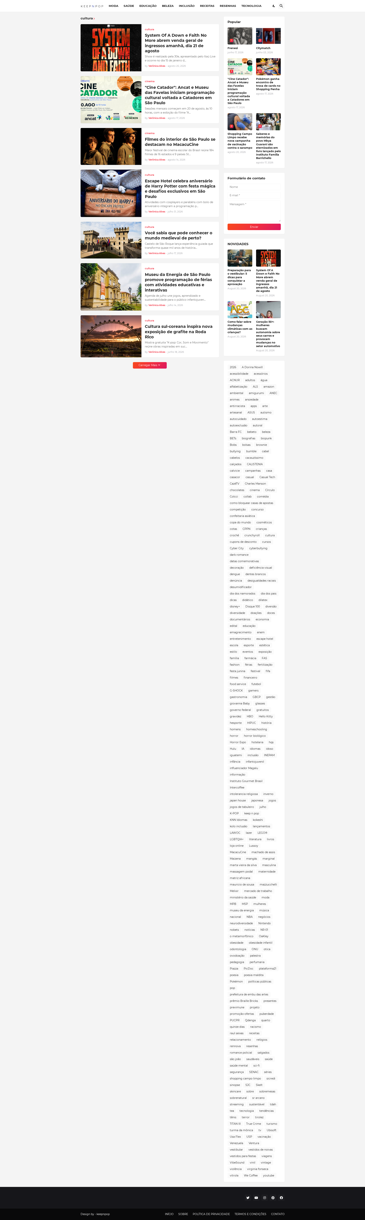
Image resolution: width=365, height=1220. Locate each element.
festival (255, 671)
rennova (235, 1046)
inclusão (253, 755)
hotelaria (257, 742)
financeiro (250, 677)
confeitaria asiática (242, 516)
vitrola (234, 1175)
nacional (235, 917)
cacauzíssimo (254, 457)
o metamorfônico (241, 936)
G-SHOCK (236, 690)
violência (236, 1169)
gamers (253, 690)
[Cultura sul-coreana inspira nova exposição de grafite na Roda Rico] (111, 336)
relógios (261, 1039)
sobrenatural (238, 1098)
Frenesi (233, 48)
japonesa (257, 800)
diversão (271, 606)
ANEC (273, 393)
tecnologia (247, 1111)
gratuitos (262, 710)
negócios (264, 917)
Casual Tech (267, 477)
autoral (257, 425)
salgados (263, 1052)
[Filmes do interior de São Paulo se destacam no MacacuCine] (111, 146)
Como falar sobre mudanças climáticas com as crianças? (240, 327)
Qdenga (250, 1020)
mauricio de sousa (242, 884)
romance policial (241, 1052)
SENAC (254, 1072)
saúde (269, 1059)
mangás (251, 858)
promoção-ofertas (242, 1014)
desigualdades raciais (262, 580)
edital (233, 626)
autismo (265, 412)
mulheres (259, 904)
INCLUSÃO (187, 6)
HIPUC (251, 723)
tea (232, 1111)
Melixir (234, 891)
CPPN (246, 529)
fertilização (265, 664)
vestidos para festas (243, 1156)
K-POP (234, 813)
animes (235, 399)
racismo (255, 1026)
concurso (257, 509)
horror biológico (255, 736)
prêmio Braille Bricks (244, 1001)
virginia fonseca (257, 1169)
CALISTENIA (255, 464)
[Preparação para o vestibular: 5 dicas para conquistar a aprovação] (240, 258)
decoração (237, 567)
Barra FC (236, 432)
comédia (263, 496)
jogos (272, 800)
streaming (237, 1104)
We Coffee (251, 1175)
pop (232, 988)
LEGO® (262, 833)
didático (247, 600)
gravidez (235, 716)
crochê (234, 535)
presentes (269, 1001)
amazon (268, 386)
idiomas (255, 748)
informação (237, 774)
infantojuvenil (255, 761)
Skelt (259, 1085)
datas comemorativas (244, 561)
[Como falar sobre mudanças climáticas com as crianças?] (240, 309)
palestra (255, 955)
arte (265, 406)
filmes (234, 677)
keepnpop (103, 1214)
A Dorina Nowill (252, 367)
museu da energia (242, 910)
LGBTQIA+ (237, 839)
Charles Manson (255, 483)
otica (267, 949)
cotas (233, 529)
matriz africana (240, 878)
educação (249, 626)
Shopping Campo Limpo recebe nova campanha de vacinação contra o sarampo (240, 140)
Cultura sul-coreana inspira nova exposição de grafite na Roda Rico (179, 331)
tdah (273, 1104)
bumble (251, 451)
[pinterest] (273, 1198)
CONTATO (278, 1214)
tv (260, 1130)
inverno (268, 794)
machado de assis (263, 852)
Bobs (233, 445)
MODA (113, 6)
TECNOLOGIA (251, 6)
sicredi (271, 1078)
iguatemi (236, 755)
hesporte (236, 723)
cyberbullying (258, 548)
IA (243, 748)
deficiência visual (260, 567)
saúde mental (239, 1065)
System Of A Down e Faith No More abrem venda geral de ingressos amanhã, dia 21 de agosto (176, 43)
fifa (268, 671)
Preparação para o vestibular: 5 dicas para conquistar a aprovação (239, 277)
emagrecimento (241, 632)
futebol (256, 684)
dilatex (263, 600)
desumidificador (241, 587)
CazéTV (234, 483)
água (264, 380)
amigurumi (256, 393)
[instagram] (264, 1198)
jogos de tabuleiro (242, 807)
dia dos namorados (242, 593)
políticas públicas (259, 981)
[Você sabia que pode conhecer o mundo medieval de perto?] (111, 240)
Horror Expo (238, 742)
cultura (270, 535)
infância (235, 761)
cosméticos (264, 522)
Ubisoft (271, 1130)
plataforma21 (267, 968)
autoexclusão (238, 425)
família (234, 658)
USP (249, 1136)
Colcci (234, 496)
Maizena (235, 858)
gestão (270, 697)
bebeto (251, 432)
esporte (249, 645)
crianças (261, 529)
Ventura (254, 1143)
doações (256, 613)
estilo (233, 651)
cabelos (235, 457)
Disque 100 (252, 606)
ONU (255, 949)
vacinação (264, 1136)
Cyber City (237, 548)
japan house (238, 800)
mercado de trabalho (258, 891)
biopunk (266, 438)
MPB (233, 904)
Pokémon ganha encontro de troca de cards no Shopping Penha (268, 84)
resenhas (252, 1046)
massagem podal (241, 871)
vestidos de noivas (260, 1149)
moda (265, 897)
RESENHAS (228, 6)
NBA (250, 917)
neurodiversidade (241, 923)
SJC (247, 1085)
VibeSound (237, 1162)
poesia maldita (253, 975)
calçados (235, 464)
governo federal (240, 710)
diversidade (237, 613)
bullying (235, 451)
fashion (235, 664)
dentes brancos (255, 574)
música (264, 910)
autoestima (259, 419)
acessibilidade (239, 373)
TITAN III (235, 1123)
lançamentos (261, 826)
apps (254, 406)
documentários (240, 619)
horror (234, 736)
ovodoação (237, 955)
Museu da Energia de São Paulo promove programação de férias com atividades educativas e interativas (178, 282)
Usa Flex (235, 1136)
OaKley (263, 936)
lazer (249, 833)
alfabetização (238, 386)
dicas (233, 600)
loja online (237, 845)
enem (261, 632)
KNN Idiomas (238, 820)
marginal (269, 858)
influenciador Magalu (244, 768)
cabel (265, 451)
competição (238, 509)
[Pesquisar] (281, 6)
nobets (234, 929)
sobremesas (267, 1091)
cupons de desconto (243, 542)
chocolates (237, 490)
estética (264, 645)
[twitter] (248, 1198)
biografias (248, 438)
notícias (249, 929)
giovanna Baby (240, 703)
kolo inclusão (238, 826)
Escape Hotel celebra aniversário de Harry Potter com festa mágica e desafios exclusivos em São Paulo (180, 189)
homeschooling (256, 729)
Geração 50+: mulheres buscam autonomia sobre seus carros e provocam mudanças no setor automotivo (268, 334)
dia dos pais (268, 593)
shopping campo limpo (245, 1078)
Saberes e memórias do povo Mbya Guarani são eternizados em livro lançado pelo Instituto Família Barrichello (268, 146)
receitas (254, 1033)
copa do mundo (240, 522)
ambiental (236, 393)
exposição (265, 651)
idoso (269, 748)
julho (262, 807)
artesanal (236, 412)
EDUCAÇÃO (148, 6)
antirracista (237, 406)
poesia (234, 975)
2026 (233, 367)
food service (238, 684)
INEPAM (269, 755)
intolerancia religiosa (244, 794)
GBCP (257, 697)
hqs (271, 742)
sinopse (235, 1085)
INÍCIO (169, 1214)
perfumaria (257, 962)
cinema (255, 490)
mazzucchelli (268, 884)
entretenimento (240, 639)
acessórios (261, 373)
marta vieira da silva (243, 865)
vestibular (236, 1149)
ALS (255, 386)
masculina (269, 865)
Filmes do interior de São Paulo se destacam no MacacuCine (180, 142)
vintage (266, 1162)
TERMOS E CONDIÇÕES (250, 1214)
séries (268, 1072)
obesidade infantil (260, 942)
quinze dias (237, 1026)
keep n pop (251, 813)
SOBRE (183, 1214)
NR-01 (264, 929)
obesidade (236, 942)
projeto (254, 1007)
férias (248, 664)
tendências (266, 1111)
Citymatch (263, 48)
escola (234, 645)
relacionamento (240, 1039)
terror (246, 1117)
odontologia (238, 949)
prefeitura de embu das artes (249, 994)
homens (235, 729)
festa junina (237, 671)
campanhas (253, 470)
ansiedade (251, 399)
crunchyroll (252, 535)
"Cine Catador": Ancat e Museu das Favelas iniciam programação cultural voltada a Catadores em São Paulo (180, 95)
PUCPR (235, 1020)
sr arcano (258, 1098)
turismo (272, 1123)
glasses (260, 703)
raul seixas (237, 1033)
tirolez (259, 1117)
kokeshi (258, 820)
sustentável (256, 1104)
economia (262, 619)
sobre (250, 1091)
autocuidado (238, 419)
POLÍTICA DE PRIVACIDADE (211, 1214)
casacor (235, 477)
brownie (261, 445)
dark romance (239, 554)
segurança (237, 1072)
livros (270, 839)
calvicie (235, 470)
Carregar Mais (148, 365)
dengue (235, 574)
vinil (252, 1162)
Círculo (270, 490)
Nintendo (264, 923)
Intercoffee (237, 787)
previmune (237, 1007)
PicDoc (248, 968)
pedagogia (237, 962)
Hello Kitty (266, 716)
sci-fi (256, 1065)
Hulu (233, 748)
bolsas (246, 445)
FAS (264, 658)
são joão (235, 1059)
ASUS (251, 412)
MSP (245, 904)
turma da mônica (241, 1130)
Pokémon (236, 981)
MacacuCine (238, 852)
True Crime (253, 1123)
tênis (233, 1117)
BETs (233, 438)
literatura (255, 839)
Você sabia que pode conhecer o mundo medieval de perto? (178, 235)
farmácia (250, 658)
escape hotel (264, 639)
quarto (265, 1020)
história (266, 723)
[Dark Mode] (274, 6)
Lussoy (253, 845)
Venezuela (236, 1143)
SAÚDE (129, 6)
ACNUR (235, 380)
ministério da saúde (243, 897)
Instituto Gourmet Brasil (246, 781)
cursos (266, 542)
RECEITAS (207, 6)
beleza (266, 432)
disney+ (235, 606)
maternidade (266, 871)
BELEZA (168, 6)
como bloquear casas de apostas (251, 503)
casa (269, 470)
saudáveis (252, 1059)
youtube (268, 1175)
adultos (250, 380)
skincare (235, 1091)
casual (250, 477)
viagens (267, 1156)
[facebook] (281, 1198)
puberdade (266, 1014)
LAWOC (235, 833)
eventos (248, 651)
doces (271, 613)
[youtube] (256, 1198)
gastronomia (238, 697)
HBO (250, 716)
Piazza (234, 968)
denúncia (236, 580)
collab (248, 496)
